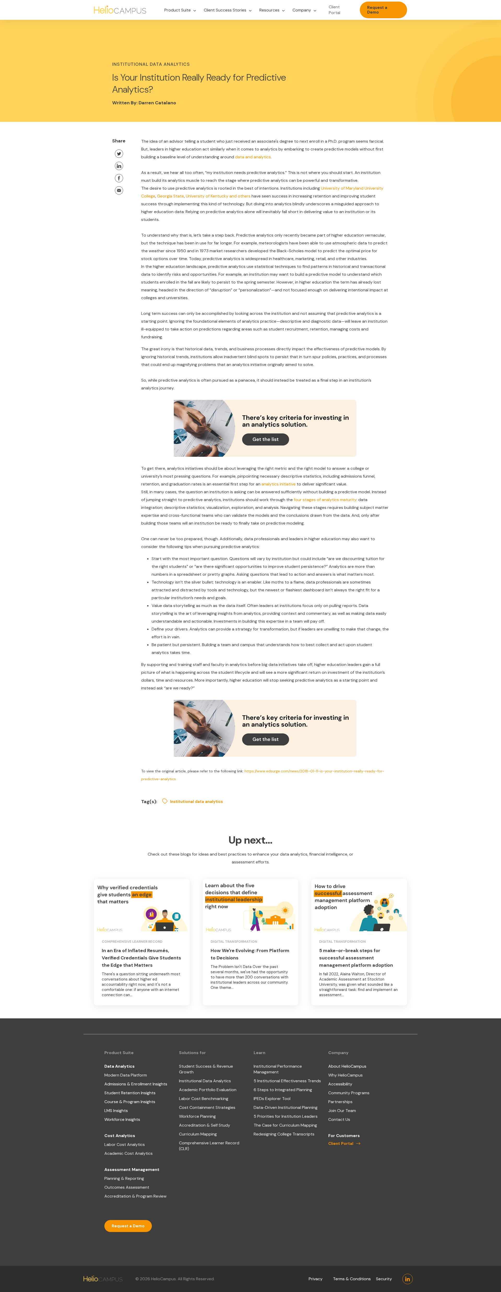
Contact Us (339, 1119)
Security (384, 1279)
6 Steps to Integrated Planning (283, 1089)
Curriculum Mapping (198, 1134)
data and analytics (253, 157)
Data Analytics (119, 1066)
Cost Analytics (119, 1135)
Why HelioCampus (345, 1075)
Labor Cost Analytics (124, 1144)
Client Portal (334, 9)
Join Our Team (342, 1110)
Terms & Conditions (352, 1279)
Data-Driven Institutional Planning (286, 1107)
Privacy (316, 1279)
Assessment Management (131, 1169)
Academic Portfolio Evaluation (207, 1089)
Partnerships (340, 1101)
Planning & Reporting (124, 1178)
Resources (269, 10)
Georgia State (170, 196)
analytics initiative (278, 484)
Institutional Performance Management (278, 1069)
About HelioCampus (347, 1066)
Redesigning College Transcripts (284, 1134)
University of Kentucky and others (218, 196)
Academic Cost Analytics (128, 1153)
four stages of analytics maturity (325, 499)
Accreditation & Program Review (135, 1196)
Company (302, 10)
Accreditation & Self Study (204, 1125)
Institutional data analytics (196, 801)
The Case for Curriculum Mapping (285, 1125)
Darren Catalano (157, 103)
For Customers (344, 1135)
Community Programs (348, 1093)
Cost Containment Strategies (207, 1107)
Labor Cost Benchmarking (203, 1098)
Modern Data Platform (125, 1075)
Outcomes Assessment (126, 1187)
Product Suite (177, 10)
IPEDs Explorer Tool (272, 1098)
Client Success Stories (225, 10)
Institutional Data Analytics (205, 1081)
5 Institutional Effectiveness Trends (287, 1081)
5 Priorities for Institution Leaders (286, 1116)
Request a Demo (377, 10)
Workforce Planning (197, 1116)
